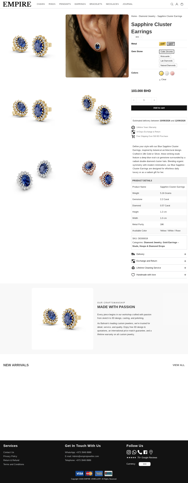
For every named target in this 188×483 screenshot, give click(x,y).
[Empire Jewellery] (17, 4)
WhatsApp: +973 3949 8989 (78, 452)
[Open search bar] (172, 4)
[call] (140, 452)
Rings (52, 4)
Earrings (80, 4)
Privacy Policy (10, 456)
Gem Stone (137, 51)
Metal (134, 44)
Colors (134, 73)
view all (179, 365)
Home (134, 16)
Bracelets (96, 4)
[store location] (151, 452)
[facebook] (145, 452)
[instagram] (128, 452)
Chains (41, 4)
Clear (163, 79)
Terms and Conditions (13, 464)
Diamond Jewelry (147, 16)
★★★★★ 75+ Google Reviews (141, 457)
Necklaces (112, 4)
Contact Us (8, 452)
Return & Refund (11, 460)
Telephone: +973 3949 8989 (78, 460)
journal (128, 4)
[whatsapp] (134, 452)
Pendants (65, 4)
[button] (159, 254)
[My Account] (176, 4)
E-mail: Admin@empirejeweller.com (82, 456)
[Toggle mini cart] (182, 4)
